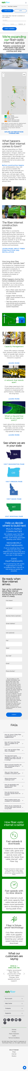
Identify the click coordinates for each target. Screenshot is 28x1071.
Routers (14, 1059)
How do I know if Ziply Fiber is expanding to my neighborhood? (13, 736)
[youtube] (18, 1023)
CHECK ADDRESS (10, 28)
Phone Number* (10, 671)
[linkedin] (14, 1023)
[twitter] (10, 1023)
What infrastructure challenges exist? (10, 779)
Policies (14, 1033)
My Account (8, 1002)
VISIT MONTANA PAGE (14, 516)
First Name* (9, 600)
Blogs (14, 1055)
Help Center (8, 1007)
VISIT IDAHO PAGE (14, 499)
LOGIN (20, 10)
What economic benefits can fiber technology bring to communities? (13, 766)
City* (7, 640)
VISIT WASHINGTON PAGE (14, 464)
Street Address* (10, 623)
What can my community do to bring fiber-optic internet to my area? (13, 807)
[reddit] (21, 1023)
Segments (8, 1016)
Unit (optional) (10, 632)
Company (8, 1012)
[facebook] (6, 1023)
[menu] (3, 23)
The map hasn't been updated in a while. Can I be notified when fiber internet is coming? (13, 758)
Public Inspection (14, 1037)
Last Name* (9, 608)
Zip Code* (9, 655)
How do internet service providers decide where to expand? (12, 793)
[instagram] (6, 1026)
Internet (14, 1057)
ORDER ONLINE (7, 10)
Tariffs (14, 1039)
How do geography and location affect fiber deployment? (12, 786)
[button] (3, 74)
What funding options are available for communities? (12, 800)
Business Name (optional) (13, 615)
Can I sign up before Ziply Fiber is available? (12, 750)
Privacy (14, 1035)
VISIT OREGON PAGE (14, 481)
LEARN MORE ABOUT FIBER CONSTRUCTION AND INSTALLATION (13, 250)
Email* (8, 663)
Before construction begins (13, 165)
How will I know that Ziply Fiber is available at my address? (12, 743)
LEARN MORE (14, 363)
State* (8, 648)
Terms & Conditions (14, 1041)
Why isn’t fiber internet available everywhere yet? (12, 773)
